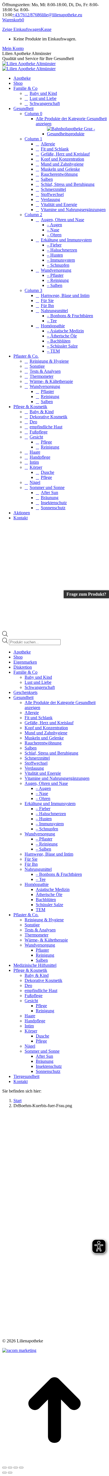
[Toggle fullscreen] (15, 1467)
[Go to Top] (54, 1461)
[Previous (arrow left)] (4, 1472)
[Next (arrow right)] (10, 1472)
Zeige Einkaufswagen (21, 29)
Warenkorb (13, 19)
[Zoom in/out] (21, 1467)
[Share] (10, 1467)
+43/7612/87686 (27, 14)
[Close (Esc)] (4, 1467)
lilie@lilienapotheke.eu (62, 14)
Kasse (46, 29)
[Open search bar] (5, 635)
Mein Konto (13, 48)
